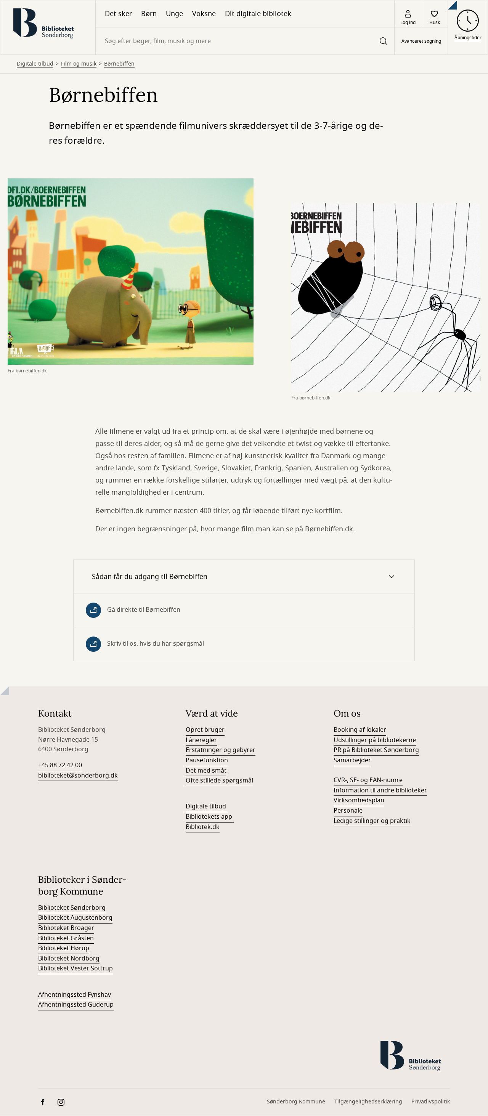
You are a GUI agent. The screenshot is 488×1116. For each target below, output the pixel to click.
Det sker (118, 14)
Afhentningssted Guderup (76, 1004)
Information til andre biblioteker (380, 790)
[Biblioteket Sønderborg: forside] (47, 27)
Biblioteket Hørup (63, 948)
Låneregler (201, 740)
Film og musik (78, 64)
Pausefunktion (207, 760)
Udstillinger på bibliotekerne (375, 740)
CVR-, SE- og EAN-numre (368, 780)
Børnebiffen (119, 64)
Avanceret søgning (421, 41)
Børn (149, 14)
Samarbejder (352, 760)
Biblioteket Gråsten (66, 938)
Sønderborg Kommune (296, 1102)
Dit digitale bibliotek (258, 14)
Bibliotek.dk (203, 827)
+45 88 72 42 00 (60, 765)
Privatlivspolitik (430, 1102)
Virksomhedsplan (359, 800)
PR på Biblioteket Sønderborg (376, 750)
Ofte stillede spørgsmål (219, 780)
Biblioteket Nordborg (69, 958)
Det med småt (206, 770)
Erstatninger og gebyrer (220, 750)
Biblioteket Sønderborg (72, 907)
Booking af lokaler (360, 729)
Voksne (204, 14)
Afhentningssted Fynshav (74, 994)
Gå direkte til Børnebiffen (143, 609)
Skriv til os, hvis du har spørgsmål (155, 643)
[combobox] (245, 41)
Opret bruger (205, 729)
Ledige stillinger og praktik (372, 821)
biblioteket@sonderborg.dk (78, 775)
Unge (174, 14)
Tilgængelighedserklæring (368, 1102)
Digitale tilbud (35, 64)
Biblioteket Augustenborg (75, 917)
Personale (348, 810)
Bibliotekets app (209, 816)
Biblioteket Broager (66, 928)
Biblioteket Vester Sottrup (75, 968)
